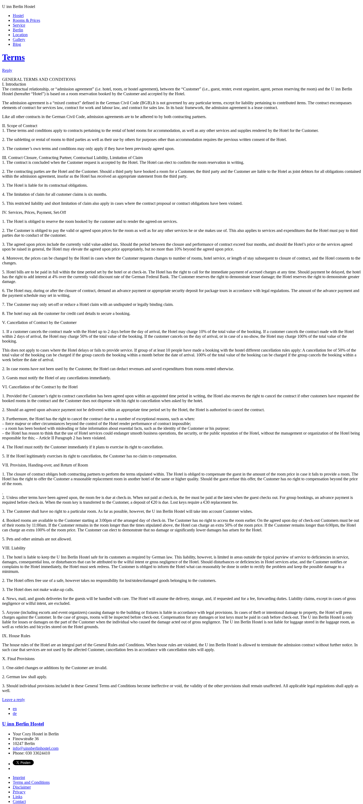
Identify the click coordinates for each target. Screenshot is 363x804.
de (15, 713)
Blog (17, 44)
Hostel (18, 15)
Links (17, 796)
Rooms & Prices (26, 20)
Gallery (19, 39)
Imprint (19, 777)
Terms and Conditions (31, 782)
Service (19, 25)
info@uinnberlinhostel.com (35, 748)
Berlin (18, 30)
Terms (13, 57)
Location (20, 34)
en (15, 708)
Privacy (19, 792)
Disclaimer (22, 787)
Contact (19, 801)
